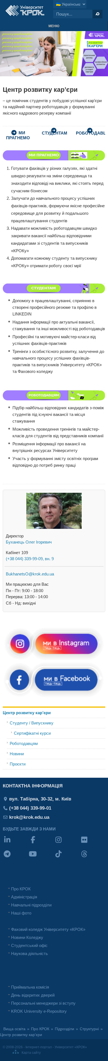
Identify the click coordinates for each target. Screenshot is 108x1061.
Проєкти (17, 764)
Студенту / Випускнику (31, 723)
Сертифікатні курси (32, 733)
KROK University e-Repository (39, 1011)
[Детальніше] (54, 291)
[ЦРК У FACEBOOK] (54, 696)
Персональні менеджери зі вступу (43, 1003)
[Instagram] (67, 843)
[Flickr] (93, 843)
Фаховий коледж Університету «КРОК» (48, 929)
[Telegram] (16, 857)
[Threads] (93, 857)
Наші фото (21, 913)
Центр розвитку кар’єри (27, 712)
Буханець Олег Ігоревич (29, 542)
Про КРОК (21, 888)
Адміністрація (24, 897)
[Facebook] (41, 843)
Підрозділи (64, 1029)
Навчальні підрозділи (31, 905)
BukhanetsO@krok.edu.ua (30, 574)
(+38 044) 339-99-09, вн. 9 (30, 558)
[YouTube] (41, 857)
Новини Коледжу (27, 937)
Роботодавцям (24, 743)
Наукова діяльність (29, 953)
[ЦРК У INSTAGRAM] (54, 659)
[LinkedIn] (16, 843)
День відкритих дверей (33, 995)
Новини (17, 753)
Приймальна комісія (30, 987)
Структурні (89, 1029)
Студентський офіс (29, 945)
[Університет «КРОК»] (25, 10)
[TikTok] (67, 857)
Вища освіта (14, 1029)
